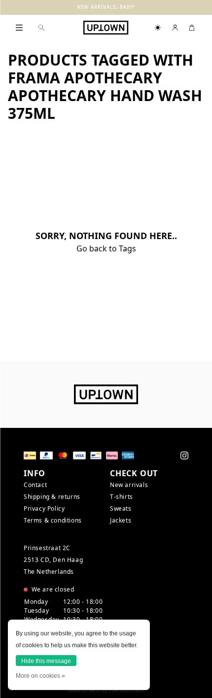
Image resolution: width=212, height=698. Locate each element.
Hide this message (46, 661)
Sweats (121, 508)
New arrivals (129, 485)
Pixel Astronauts (126, 690)
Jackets (120, 520)
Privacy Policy (44, 508)
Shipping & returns (52, 496)
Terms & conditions (53, 520)
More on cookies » (40, 675)
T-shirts (121, 496)
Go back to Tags (106, 248)
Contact (35, 485)
